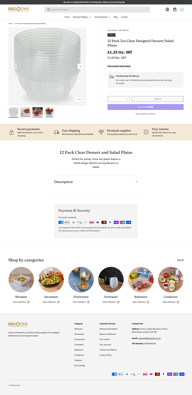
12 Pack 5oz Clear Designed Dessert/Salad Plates (30, 23)
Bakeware (140, 297)
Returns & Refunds (108, 334)
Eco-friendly (79, 365)
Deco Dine (16, 385)
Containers (171, 297)
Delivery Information (109, 328)
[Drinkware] (111, 279)
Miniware (21, 297)
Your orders (105, 339)
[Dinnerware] (81, 279)
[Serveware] (51, 279)
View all (180, 259)
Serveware (51, 297)
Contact (124, 17)
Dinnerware (81, 297)
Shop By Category (80, 17)
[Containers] (171, 279)
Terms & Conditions (108, 349)
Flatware (78, 360)
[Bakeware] (141, 279)
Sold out (157, 99)
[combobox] (97, 10)
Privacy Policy (105, 355)
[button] (175, 9)
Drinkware (111, 297)
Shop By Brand (101, 17)
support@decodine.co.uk (149, 338)
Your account (105, 344)
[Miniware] (21, 279)
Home (67, 17)
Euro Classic (112, 30)
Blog (116, 17)
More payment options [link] (146, 113)
